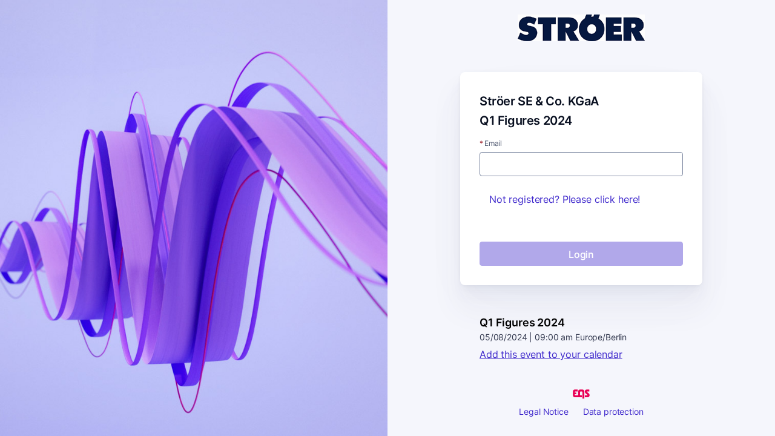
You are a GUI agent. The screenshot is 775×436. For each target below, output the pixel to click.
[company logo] (581, 29)
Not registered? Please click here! (564, 199)
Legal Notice (543, 411)
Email (491, 143)
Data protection (613, 411)
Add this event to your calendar (551, 354)
